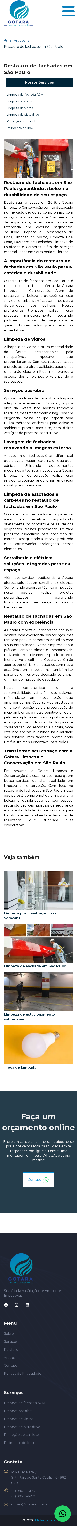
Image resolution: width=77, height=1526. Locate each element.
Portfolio (11, 1350)
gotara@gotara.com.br (29, 1504)
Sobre (9, 1334)
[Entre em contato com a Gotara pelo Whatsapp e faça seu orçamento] (62, 1513)
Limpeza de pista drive (23, 114)
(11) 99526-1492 (23, 1496)
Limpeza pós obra (19, 101)
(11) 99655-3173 (23, 1491)
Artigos (19, 40)
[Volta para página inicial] (18, 25)
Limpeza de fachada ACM (25, 94)
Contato (34, 1180)
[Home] (5, 40)
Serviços (10, 1342)
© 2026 (38, 1520)
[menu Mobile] (68, 12)
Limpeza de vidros (20, 108)
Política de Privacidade (22, 1373)
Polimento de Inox (20, 128)
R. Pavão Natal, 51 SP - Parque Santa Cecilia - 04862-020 (39, 1477)
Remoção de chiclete (22, 121)
